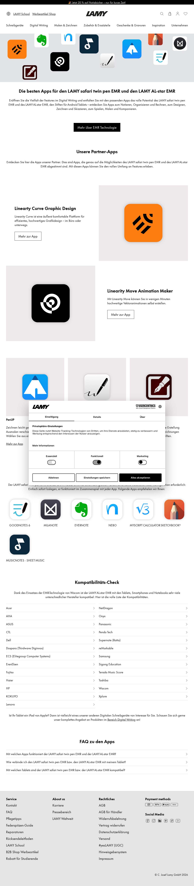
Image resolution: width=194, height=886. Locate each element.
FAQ (9, 811)
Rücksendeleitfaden (19, 838)
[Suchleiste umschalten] (161, 13)
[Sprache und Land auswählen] (8, 13)
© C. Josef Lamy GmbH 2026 (171, 874)
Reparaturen (14, 831)
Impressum (106, 858)
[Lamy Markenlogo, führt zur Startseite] (97, 13)
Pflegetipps (13, 818)
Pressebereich (61, 811)
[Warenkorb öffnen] (169, 13)
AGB (102, 805)
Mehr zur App (28, 236)
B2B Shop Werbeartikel (22, 851)
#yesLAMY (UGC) (111, 845)
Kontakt (11, 805)
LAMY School (15, 845)
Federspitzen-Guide (19, 825)
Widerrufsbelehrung (112, 818)
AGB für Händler (110, 811)
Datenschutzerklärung (114, 831)
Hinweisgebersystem (113, 851)
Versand (104, 838)
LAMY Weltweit (62, 818)
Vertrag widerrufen (112, 825)
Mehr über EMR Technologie (97, 127)
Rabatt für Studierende (22, 858)
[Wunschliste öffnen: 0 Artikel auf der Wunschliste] (185, 13)
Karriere (58, 805)
